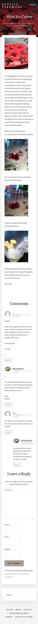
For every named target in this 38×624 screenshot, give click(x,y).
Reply (8, 360)
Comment (8, 490)
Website (7, 549)
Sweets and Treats (11, 23)
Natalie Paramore (12, 5)
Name (7, 525)
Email (7, 537)
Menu (33, 5)
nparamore (18, 369)
